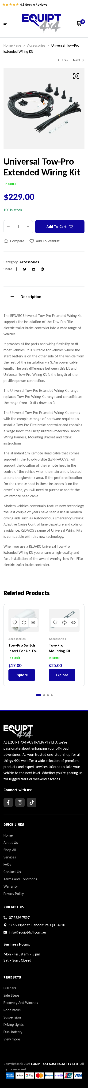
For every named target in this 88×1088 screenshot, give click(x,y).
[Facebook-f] (8, 802)
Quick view (33, 622)
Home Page (12, 45)
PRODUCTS (12, 977)
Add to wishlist (48, 241)
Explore (21, 675)
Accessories (36, 45)
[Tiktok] (31, 802)
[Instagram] (20, 802)
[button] (76, 76)
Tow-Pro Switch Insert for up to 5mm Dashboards (23, 651)
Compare (17, 241)
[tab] (44, 296)
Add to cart (56, 226)
